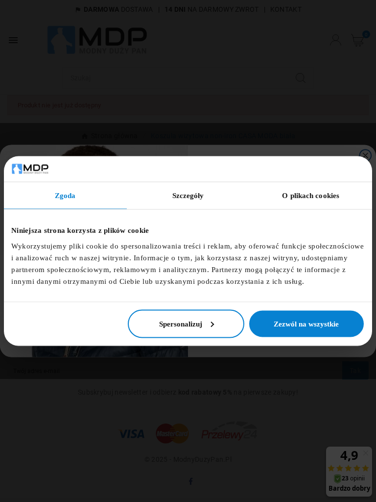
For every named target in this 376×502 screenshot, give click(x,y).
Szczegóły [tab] (188, 196)
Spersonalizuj (180, 323)
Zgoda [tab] (65, 196)
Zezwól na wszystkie (306, 323)
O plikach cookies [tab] (310, 196)
